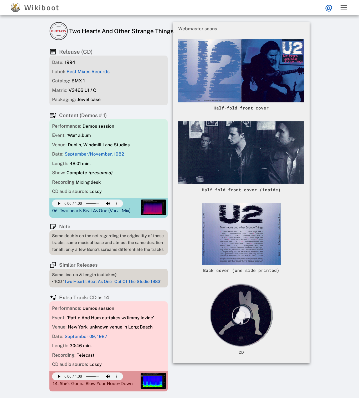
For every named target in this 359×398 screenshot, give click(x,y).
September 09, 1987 (86, 336)
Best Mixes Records (88, 71)
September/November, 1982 (94, 154)
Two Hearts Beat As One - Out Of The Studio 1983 (112, 281)
